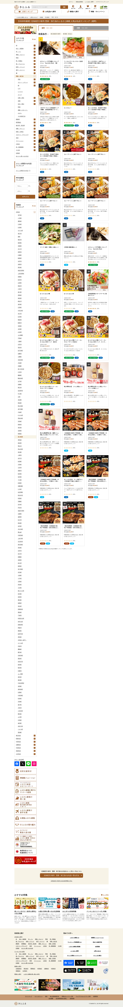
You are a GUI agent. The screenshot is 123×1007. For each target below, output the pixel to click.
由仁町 (20, 563)
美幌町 (20, 384)
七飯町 (20, 341)
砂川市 (20, 520)
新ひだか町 (21, 591)
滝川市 (20, 313)
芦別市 (20, 507)
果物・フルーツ (20, 54)
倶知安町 (20, 360)
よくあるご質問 (89, 1)
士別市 (20, 467)
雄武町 (20, 443)
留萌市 (20, 252)
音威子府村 (21, 510)
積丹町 (20, 667)
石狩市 (20, 550)
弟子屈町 (20, 409)
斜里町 (20, 483)
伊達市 (20, 646)
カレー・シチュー (23, 82)
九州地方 (18, 754)
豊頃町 (20, 600)
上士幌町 (20, 335)
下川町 (20, 480)
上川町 (20, 717)
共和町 (20, 701)
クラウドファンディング (102, 1)
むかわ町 (20, 415)
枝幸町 (20, 474)
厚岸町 (20, 267)
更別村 (20, 427)
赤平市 (20, 458)
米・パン (18, 51)
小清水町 (20, 711)
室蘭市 (20, 353)
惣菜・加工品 (19, 76)
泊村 (19, 397)
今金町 (20, 412)
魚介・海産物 (19, 48)
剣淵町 (20, 461)
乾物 (19, 107)
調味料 (18, 119)
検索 (64, 7)
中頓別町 (20, 535)
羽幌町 (20, 501)
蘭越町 (20, 375)
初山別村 (20, 449)
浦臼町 (20, 677)
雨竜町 (20, 433)
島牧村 (20, 424)
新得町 (20, 664)
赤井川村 (20, 726)
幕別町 (20, 680)
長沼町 (20, 452)
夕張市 (20, 708)
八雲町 (20, 218)
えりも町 (20, 643)
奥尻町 (20, 298)
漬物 (19, 101)
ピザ (19, 88)
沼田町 (20, 430)
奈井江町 (20, 621)
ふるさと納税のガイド (73, 7)
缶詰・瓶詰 (21, 104)
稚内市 (20, 239)
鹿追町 (20, 612)
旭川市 (20, 233)
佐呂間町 (20, 492)
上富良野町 (21, 273)
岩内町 (20, 594)
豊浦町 (20, 732)
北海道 (18, 212)
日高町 (20, 720)
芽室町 (20, 584)
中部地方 (18, 741)
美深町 (20, 400)
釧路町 (20, 258)
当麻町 (20, 514)
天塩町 (20, 363)
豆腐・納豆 (21, 98)
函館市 (20, 470)
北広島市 (20, 541)
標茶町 (20, 566)
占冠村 (20, 332)
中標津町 (20, 695)
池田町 (20, 560)
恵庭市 (20, 627)
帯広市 (20, 446)
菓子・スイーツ (20, 70)
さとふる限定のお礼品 (22, 170)
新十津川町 (21, 369)
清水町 (20, 606)
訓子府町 (20, 350)
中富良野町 (21, 683)
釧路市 (20, 323)
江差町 (20, 224)
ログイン (71, 1)
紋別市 (20, 279)
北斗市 (20, 249)
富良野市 (20, 390)
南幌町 (20, 557)
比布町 (20, 316)
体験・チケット (20, 128)
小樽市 (20, 455)
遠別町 (20, 723)
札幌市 (20, 671)
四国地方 (18, 751)
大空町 (20, 587)
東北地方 (18, 735)
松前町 (20, 698)
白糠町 (20, 255)
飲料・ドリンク (20, 67)
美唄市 (20, 264)
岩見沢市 (20, 661)
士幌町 (20, 356)
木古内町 (20, 529)
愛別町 (20, 714)
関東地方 (18, 738)
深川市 (20, 553)
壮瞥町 (20, 692)
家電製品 (18, 122)
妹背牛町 (20, 634)
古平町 (20, 381)
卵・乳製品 (19, 61)
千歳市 (20, 615)
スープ (20, 94)
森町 (19, 236)
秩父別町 (20, 406)
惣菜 (19, 79)
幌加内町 (20, 378)
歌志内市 (20, 495)
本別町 (20, 572)
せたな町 (20, 230)
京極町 (20, 366)
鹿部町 (20, 221)
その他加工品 (21, 116)
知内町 (20, 477)
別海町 (20, 421)
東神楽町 (20, 689)
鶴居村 (20, 319)
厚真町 (20, 295)
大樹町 (20, 575)
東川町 (20, 292)
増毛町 (20, 440)
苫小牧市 (20, 436)
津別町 (20, 547)
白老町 (20, 227)
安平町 (20, 215)
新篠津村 (20, 624)
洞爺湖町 (20, 486)
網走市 (20, 301)
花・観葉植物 (19, 147)
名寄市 (20, 261)
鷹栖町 (20, 649)
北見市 (20, 344)
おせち (20, 113)
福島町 (20, 603)
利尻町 (20, 498)
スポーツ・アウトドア (22, 134)
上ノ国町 (20, 674)
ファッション (19, 141)
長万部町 (20, 569)
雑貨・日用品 (19, 131)
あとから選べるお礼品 (22, 156)
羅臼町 (20, 652)
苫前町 (20, 326)
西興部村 (20, 609)
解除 (35, 39)
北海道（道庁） (22, 640)
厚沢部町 (20, 544)
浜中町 (20, 504)
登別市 (20, 347)
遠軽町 (20, 517)
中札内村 (20, 310)
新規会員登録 (79, 1)
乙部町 (20, 283)
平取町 (20, 338)
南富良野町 (21, 270)
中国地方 (18, 748)
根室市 (20, 286)
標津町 (20, 243)
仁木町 (20, 489)
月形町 (20, 464)
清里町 (20, 246)
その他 (18, 150)
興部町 (20, 631)
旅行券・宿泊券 (20, 125)
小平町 (20, 578)
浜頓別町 (20, 655)
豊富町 (20, 658)
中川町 (20, 393)
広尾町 (20, 307)
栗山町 (20, 532)
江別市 (20, 372)
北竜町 (20, 581)
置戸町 (20, 704)
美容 (17, 138)
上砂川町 (20, 538)
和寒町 (20, 276)
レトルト (20, 91)
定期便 (18, 153)
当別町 (20, 329)
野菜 (17, 57)
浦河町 (20, 304)
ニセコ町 (20, 729)
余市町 (20, 526)
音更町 (20, 597)
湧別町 (20, 637)
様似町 (20, 403)
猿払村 (20, 387)
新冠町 (20, 523)
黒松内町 (20, 418)
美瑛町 (20, 686)
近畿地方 (18, 744)
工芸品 (18, 144)
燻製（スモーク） (23, 110)
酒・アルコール (20, 64)
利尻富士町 (21, 618)
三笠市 (20, 289)
